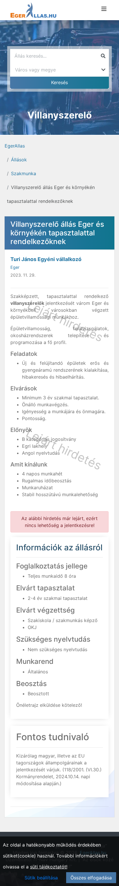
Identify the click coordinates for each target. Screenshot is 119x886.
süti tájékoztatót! (48, 867)
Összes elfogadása (91, 878)
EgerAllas (15, 146)
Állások (19, 160)
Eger (14, 267)
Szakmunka (23, 173)
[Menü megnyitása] (104, 9)
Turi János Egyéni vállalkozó (45, 259)
